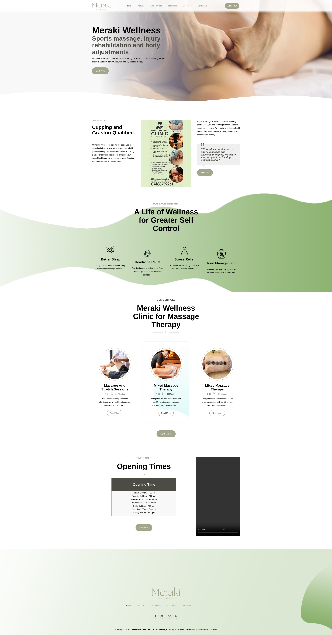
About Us (142, 6)
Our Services (156, 6)
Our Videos (187, 6)
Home (129, 6)
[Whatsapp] (176, 616)
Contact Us (202, 6)
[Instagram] (169, 616)
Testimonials (172, 6)
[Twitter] (162, 616)
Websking (202, 629)
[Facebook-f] (155, 616)
